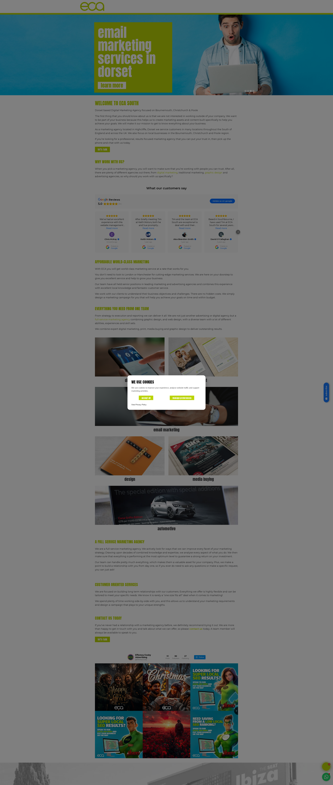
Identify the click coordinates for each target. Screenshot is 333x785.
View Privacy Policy (138, 405)
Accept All (146, 398)
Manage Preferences (181, 398)
